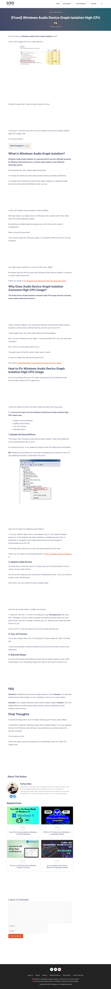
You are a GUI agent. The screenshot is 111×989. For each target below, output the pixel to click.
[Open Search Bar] (102, 3)
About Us (30, 975)
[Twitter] (55, 969)
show (27, 146)
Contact (37, 975)
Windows (60, 12)
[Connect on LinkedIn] (11, 796)
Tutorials (93, 3)
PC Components (81, 3)
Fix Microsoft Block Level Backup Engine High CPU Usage (39, 363)
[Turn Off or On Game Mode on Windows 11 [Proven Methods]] (23, 815)
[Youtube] (59, 969)
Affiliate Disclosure (54, 975)
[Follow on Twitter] (14, 796)
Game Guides (67, 3)
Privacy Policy (67, 975)
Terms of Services (78, 975)
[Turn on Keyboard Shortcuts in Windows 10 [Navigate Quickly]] (57, 849)
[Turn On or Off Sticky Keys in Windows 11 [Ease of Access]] (23, 849)
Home (58, 3)
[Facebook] (51, 969)
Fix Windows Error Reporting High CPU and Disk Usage (45, 281)
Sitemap (44, 975)
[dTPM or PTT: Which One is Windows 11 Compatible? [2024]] (57, 815)
